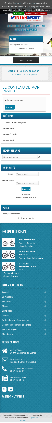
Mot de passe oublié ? (26, 197)
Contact (5, 315)
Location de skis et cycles (14, 122)
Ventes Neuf (8, 128)
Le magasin (7, 296)
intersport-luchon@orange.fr (23, 361)
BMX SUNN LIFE (27, 239)
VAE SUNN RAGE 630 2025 (27, 253)
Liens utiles (7, 310)
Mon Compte (9, 167)
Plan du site (7, 334)
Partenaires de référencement (15, 320)
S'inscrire (26, 194)
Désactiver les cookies (36, 13)
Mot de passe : (8, 181)
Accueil (12, 70)
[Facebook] (8, 388)
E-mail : (11, 174)
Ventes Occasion (10, 134)
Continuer (18, 13)
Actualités (6, 301)
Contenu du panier (29, 70)
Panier (13, 38)
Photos (5, 306)
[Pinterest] (4, 388)
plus (31, 246)
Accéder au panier (26, 49)
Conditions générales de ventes (16, 324)
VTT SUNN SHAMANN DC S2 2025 (27, 266)
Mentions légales (9, 329)
